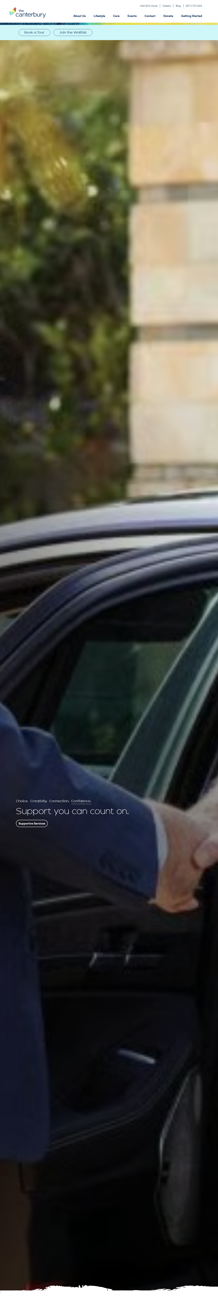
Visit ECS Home (149, 6)
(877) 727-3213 (194, 6)
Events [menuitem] (132, 16)
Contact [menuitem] (150, 16)
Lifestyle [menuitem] (99, 16)
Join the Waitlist (73, 32)
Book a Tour (34, 32)
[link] (72, 32)
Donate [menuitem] (168, 16)
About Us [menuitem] (79, 16)
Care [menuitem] (116, 16)
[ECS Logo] (27, 15)
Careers (166, 6)
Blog (178, 6)
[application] (124, 15)
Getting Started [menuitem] (191, 16)
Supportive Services (32, 823)
